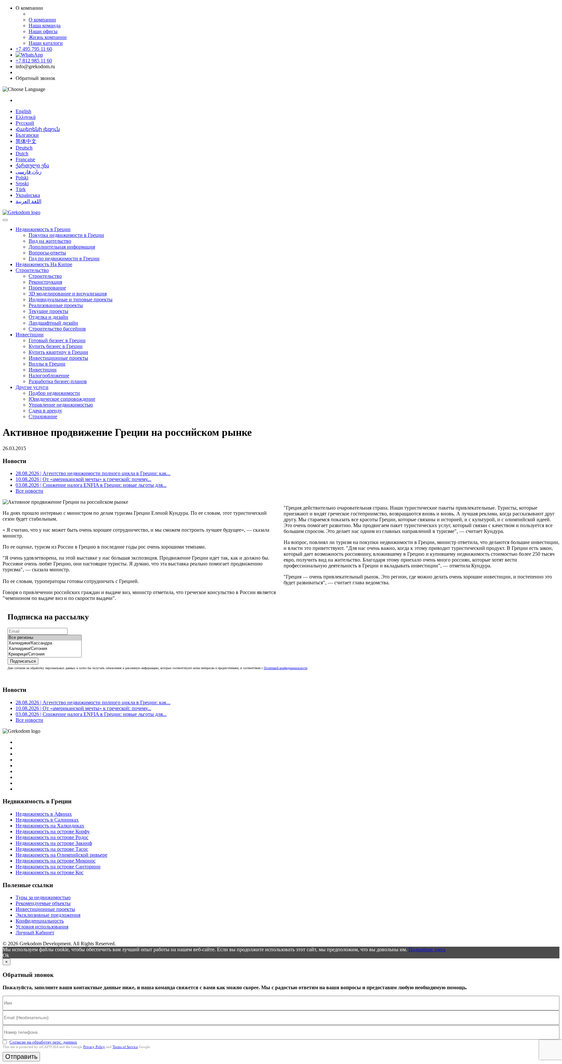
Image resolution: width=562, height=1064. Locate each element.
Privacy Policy (94, 1047)
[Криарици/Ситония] (44, 654)
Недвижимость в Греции (43, 229)
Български (27, 135)
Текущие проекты (48, 311)
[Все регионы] (44, 638)
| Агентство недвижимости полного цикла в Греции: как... (93, 473)
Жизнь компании (48, 37)
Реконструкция (45, 282)
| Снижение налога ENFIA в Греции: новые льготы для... (91, 485)
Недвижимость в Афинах (44, 814)
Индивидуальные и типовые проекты (71, 299)
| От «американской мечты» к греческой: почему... (83, 479)
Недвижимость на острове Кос (50, 872)
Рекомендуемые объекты (43, 903)
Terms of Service (125, 1047)
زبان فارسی (29, 172)
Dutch (22, 153)
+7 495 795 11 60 (34, 49)
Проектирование (47, 288)
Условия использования (42, 926)
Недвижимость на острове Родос (52, 837)
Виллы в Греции (47, 364)
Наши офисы (43, 31)
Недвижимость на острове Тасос (52, 849)
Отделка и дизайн (48, 317)
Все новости (29, 491)
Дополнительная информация (62, 247)
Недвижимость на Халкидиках (50, 825)
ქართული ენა (32, 165)
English (23, 111)
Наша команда (44, 25)
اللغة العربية (28, 201)
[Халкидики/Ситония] (44, 649)
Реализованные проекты (56, 305)
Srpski (22, 183)
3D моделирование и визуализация (68, 293)
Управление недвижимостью (61, 405)
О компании (42, 19)
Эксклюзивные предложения (48, 915)
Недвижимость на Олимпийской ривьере (61, 855)
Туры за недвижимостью (43, 897)
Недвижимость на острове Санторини (58, 866)
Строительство (32, 270)
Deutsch (24, 147)
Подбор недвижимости (54, 393)
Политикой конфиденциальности (285, 668)
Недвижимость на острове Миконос (56, 860)
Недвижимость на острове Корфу (53, 831)
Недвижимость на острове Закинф (54, 843)
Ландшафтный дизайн (53, 323)
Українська (28, 195)
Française (25, 159)
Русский (25, 123)
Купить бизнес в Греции (56, 346)
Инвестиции (30, 334)
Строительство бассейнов (57, 328)
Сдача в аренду (45, 410)
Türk (21, 189)
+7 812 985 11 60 (34, 60)
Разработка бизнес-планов (58, 381)
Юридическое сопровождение (62, 399)
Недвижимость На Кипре (44, 264)
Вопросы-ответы (47, 252)
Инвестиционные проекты (58, 358)
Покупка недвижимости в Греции (66, 235)
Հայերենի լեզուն (38, 129)
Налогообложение (49, 375)
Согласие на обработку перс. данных (43, 1042)
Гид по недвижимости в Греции (64, 258)
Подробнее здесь (427, 949)
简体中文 (26, 141)
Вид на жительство (50, 241)
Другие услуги (32, 387)
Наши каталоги (46, 43)
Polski (22, 177)
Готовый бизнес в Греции (57, 340)
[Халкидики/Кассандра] (44, 643)
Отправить (21, 1056)
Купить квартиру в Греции (58, 352)
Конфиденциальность (40, 921)
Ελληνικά (25, 117)
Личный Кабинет (35, 932)
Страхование (43, 416)
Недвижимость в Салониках (47, 820)
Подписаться (23, 661)
